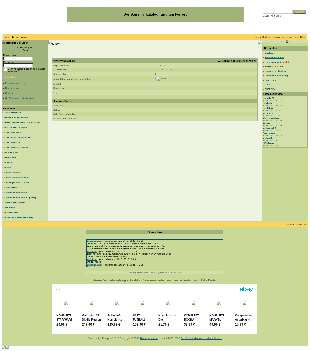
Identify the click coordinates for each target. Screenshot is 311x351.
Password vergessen (16, 83)
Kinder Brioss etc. (14, 132)
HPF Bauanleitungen (15, 127)
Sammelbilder (12, 172)
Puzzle (8, 167)
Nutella (8, 162)
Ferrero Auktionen (274, 57)
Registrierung (12, 88)
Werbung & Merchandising (18, 217)
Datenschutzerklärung (276, 76)
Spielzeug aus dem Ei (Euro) (20, 197)
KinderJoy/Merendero (16, 147)
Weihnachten (11, 212)
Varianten (9, 207)
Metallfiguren (11, 152)
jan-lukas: (92, 251)
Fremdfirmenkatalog (275, 71)
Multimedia (10, 157)
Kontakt (9, 93)
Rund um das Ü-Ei (274, 62)
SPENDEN (270, 89)
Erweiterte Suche (272, 16)
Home (6, 37)
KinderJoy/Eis (12, 142)
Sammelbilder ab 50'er (16, 177)
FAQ (267, 85)
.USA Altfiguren (12, 112)
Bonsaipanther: (95, 241)
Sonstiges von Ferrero (16, 182)
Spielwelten (10, 187)
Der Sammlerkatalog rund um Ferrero (201, 338)
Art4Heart (301, 224)
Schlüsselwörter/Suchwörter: (20, 98)
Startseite (270, 53)
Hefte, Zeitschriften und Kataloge (22, 122)
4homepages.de (149, 338)
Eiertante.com (272, 66)
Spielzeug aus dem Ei (16, 192)
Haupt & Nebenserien (16, 117)
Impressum (270, 80)
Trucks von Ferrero (14, 202)
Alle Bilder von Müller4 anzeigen (237, 61)
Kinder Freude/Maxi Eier (17, 137)
